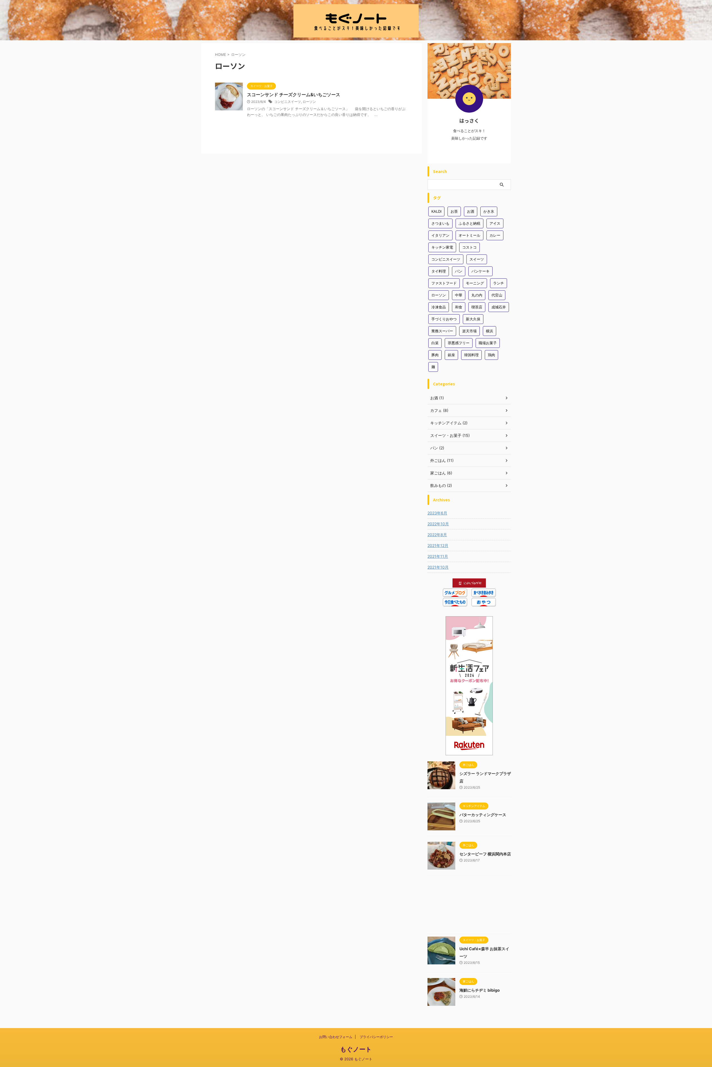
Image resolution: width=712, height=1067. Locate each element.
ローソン (309, 102)
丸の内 (476, 295)
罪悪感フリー (458, 343)
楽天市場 (469, 331)
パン (458, 271)
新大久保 (473, 319)
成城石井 (498, 307)
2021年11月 (437, 556)
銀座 (451, 355)
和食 (458, 307)
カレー (495, 235)
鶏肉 (491, 355)
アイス (495, 223)
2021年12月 (437, 545)
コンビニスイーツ (287, 102)
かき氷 (488, 211)
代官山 (496, 295)
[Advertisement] (469, 906)
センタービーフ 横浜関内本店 (485, 853)
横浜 (489, 331)
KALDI (436, 211)
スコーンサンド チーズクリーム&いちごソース (293, 94)
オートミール (469, 235)
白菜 (435, 343)
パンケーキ (480, 271)
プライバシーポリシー (376, 1037)
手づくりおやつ (444, 319)
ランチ (498, 283)
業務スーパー (442, 331)
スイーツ (476, 259)
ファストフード (444, 283)
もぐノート (356, 1049)
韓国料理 (471, 355)
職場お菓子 (488, 343)
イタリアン (440, 235)
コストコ (469, 247)
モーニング (475, 283)
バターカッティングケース (482, 814)
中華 (458, 295)
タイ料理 (438, 271)
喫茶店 (476, 307)
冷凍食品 (438, 307)
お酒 (470, 211)
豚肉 (435, 355)
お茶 (454, 211)
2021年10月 (438, 567)
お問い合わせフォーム (335, 1037)
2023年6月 (437, 513)
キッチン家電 (442, 247)
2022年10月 (438, 523)
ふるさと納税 (469, 223)
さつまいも (440, 223)
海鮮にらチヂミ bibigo (479, 990)
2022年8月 (437, 534)
